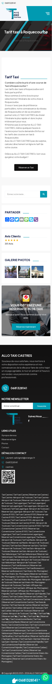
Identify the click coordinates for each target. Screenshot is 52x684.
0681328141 (12, 462)
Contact (5, 447)
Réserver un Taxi (26, 167)
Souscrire (41, 406)
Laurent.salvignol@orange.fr (20, 457)
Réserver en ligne (9, 439)
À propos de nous (9, 435)
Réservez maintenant (26, 326)
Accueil (26, 37)
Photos (5, 443)
